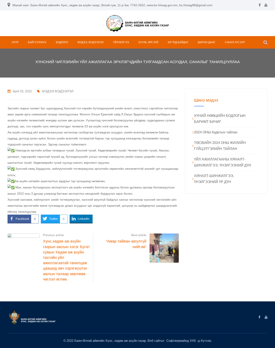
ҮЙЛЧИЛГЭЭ (121, 42)
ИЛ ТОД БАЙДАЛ (178, 42)
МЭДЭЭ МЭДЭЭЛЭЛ (57, 91)
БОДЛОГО (62, 42)
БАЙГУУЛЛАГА (37, 42)
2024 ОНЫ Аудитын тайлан (215, 132)
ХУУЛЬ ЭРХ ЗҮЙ (148, 42)
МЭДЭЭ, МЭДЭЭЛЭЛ (91, 42)
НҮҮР (15, 42)
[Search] (265, 42)
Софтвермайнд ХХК (181, 340)
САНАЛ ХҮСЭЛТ (235, 42)
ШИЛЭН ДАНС (206, 42)
